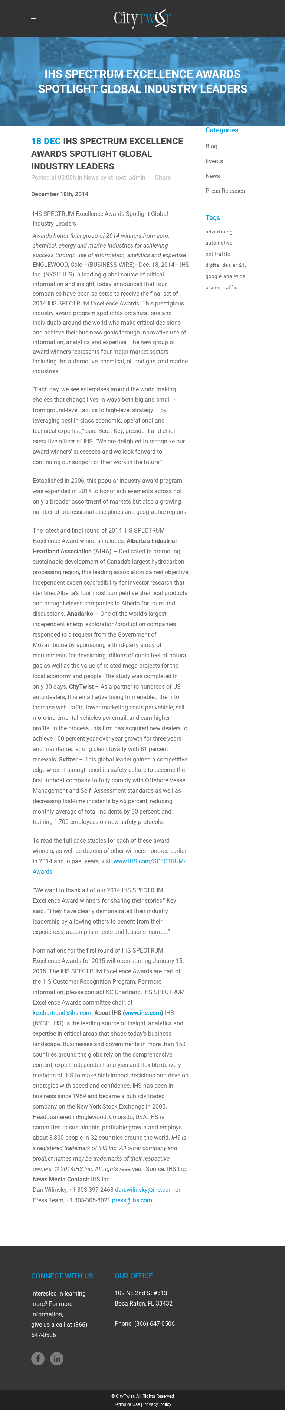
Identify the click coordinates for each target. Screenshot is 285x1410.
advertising (219, 232)
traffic (230, 287)
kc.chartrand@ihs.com (62, 1012)
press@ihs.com (132, 1200)
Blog (211, 146)
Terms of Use (127, 1404)
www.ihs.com (143, 1012)
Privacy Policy (157, 1404)
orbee (212, 287)
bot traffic (218, 254)
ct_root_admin (126, 177)
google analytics (226, 276)
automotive (219, 243)
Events (214, 161)
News (91, 177)
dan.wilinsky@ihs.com (144, 1189)
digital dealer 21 (225, 265)
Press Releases (225, 190)
